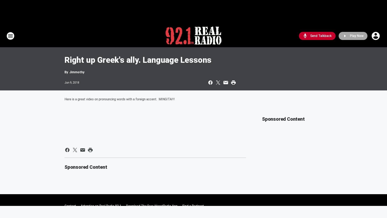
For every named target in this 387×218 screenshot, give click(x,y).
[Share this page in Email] (226, 82)
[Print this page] (233, 82)
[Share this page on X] (218, 82)
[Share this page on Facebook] (210, 82)
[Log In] (376, 36)
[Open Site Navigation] (10, 36)
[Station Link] (193, 35)
